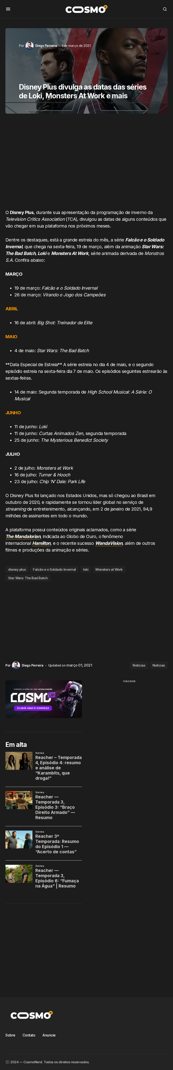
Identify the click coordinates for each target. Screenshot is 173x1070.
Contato (29, 1035)
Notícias (139, 665)
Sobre (10, 1035)
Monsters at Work (109, 569)
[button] (8, 9)
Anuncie (49, 1035)
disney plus (17, 569)
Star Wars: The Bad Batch (28, 578)
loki (85, 569)
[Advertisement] (86, 163)
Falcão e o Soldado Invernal (54, 569)
